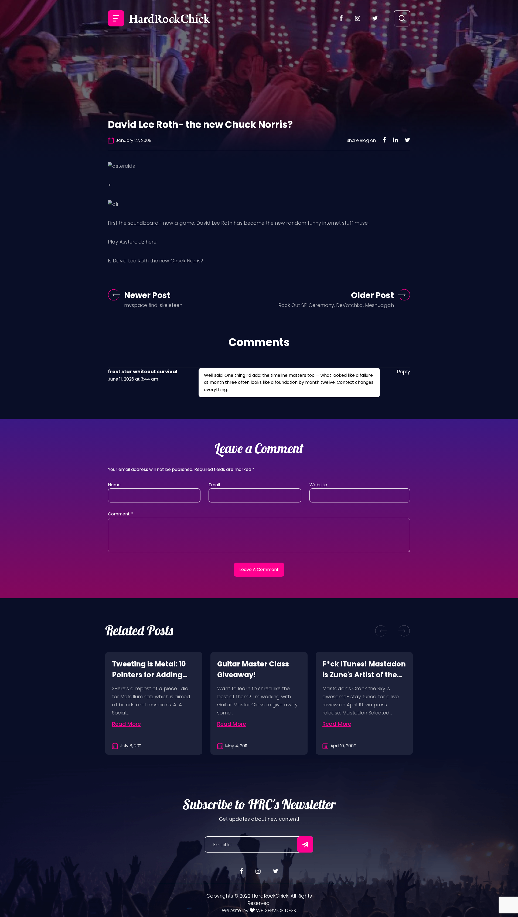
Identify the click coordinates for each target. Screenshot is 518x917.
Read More (126, 724)
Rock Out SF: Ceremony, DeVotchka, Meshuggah (336, 305)
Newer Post (147, 295)
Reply (403, 371)
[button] (381, 631)
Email (214, 485)
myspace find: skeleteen (153, 305)
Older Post (372, 295)
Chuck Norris (185, 260)
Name (114, 485)
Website (318, 485)
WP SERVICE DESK (276, 910)
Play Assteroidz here (132, 241)
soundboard (143, 223)
